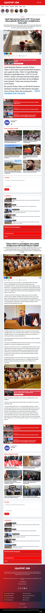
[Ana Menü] (40, 2)
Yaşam (14, 539)
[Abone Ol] (40, 53)
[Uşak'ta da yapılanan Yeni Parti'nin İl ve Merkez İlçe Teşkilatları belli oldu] (13, 490)
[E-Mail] (11, 124)
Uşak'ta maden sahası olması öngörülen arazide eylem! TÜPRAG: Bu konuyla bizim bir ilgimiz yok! (13, 172)
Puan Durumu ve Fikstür (10, 597)
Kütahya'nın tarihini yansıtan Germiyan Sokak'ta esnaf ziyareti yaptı (26, 217)
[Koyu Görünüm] (37, 2)
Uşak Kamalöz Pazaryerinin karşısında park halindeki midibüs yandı (26, 201)
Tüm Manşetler (27, 597)
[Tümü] (40, 195)
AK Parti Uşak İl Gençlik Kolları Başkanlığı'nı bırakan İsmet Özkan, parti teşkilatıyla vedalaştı (12, 482)
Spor (24, 6)
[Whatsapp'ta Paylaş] (9, 54)
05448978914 (23, 581)
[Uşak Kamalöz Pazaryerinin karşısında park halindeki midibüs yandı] (13, 135)
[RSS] (26, 588)
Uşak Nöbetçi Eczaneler (10, 593)
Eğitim (16, 6)
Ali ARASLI (13, 121)
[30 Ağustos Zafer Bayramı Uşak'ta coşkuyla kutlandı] (32, 135)
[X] (20, 588)
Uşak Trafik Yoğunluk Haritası (29, 595)
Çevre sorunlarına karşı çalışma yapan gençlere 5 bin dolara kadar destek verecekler (12, 156)
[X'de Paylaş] (7, 54)
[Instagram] (22, 588)
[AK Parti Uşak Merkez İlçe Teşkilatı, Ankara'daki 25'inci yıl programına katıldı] (32, 490)
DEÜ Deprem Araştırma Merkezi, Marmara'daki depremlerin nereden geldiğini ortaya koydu (26, 212)
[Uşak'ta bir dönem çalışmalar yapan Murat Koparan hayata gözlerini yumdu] (32, 165)
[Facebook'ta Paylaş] (4, 54)
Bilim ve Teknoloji (16, 209)
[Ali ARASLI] (7, 122)
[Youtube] (24, 588)
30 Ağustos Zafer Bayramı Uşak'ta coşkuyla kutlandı (24, 206)
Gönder (6, 189)
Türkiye (2, 6)
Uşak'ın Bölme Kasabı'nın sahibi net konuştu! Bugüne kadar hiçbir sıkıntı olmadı (30, 156)
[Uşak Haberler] (11, 2)
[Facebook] (18, 588)
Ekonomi (12, 6)
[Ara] (39, 2)
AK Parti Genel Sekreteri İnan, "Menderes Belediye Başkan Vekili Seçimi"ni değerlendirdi (31, 482)
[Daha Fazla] (11, 54)
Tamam (41, 611)
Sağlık (20, 6)
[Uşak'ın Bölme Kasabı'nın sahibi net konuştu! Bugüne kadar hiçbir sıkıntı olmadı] (32, 149)
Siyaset (7, 6)
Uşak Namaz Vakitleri (9, 595)
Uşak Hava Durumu (27, 593)
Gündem (14, 198)
